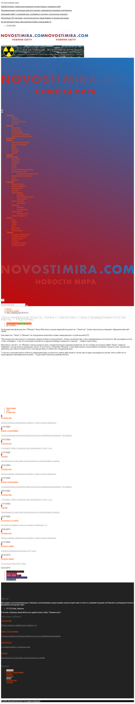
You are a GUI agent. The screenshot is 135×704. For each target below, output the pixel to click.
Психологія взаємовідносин (27, 174)
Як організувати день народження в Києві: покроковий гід (26, 22)
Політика (10, 138)
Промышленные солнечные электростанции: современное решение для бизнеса (36, 10)
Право (14, 146)
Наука (14, 165)
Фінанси (15, 149)
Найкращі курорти (18, 245)
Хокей (14, 224)
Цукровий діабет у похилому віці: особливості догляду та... (26, 448)
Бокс (13, 226)
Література (16, 161)
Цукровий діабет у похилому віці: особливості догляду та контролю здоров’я (34, 14)
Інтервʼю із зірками (18, 216)
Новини (9, 126)
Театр (14, 178)
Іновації (14, 153)
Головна (10, 115)
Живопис (20, 207)
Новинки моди (17, 188)
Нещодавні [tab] (11, 408)
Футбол (14, 222)
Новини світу (16, 130)
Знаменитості (17, 211)
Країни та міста (17, 239)
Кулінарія (15, 190)
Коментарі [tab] (10, 412)
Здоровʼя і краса (18, 184)
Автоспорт (15, 228)
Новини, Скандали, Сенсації (22, 136)
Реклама (15, 119)
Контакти (15, 124)
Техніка (9, 155)
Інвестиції (15, 151)
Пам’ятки (15, 241)
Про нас (15, 117)
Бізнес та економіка (19, 144)
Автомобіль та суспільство (22, 176)
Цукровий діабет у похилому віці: (15, 647)
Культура (15, 163)
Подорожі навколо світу (21, 234)
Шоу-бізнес (16, 159)
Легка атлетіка (17, 230)
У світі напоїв (22, 199)
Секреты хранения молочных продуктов (18, 550)
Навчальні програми (19, 171)
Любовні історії (22, 213)
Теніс (14, 220)
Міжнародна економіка (20, 142)
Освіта (14, 167)
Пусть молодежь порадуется (13, 563)
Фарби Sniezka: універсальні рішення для (19, 625)
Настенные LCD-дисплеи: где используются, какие (23, 658)
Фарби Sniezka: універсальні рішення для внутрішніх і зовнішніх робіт (31, 7)
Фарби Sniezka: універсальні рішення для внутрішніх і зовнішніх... (28, 422)
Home (8, 309)
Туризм (9, 232)
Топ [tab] (7, 410)
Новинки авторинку (19, 186)
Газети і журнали (18, 201)
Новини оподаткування (20, 134)
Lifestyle (10, 182)
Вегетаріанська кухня (25, 197)
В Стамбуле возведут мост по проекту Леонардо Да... (24, 525)
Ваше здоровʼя (17, 192)
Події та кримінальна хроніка (22, 169)
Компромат (21, 203)
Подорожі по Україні (19, 236)
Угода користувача (19, 121)
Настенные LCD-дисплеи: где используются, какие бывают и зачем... (30, 461)
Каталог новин (17, 132)
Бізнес (9, 140)
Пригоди (15, 180)
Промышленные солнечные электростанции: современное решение (31, 636)
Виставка (15, 205)
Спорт (9, 218)
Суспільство (12, 157)
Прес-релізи (16, 128)
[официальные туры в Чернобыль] (42, 57)
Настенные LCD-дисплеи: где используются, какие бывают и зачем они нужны (35, 18)
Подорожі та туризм (19, 243)
